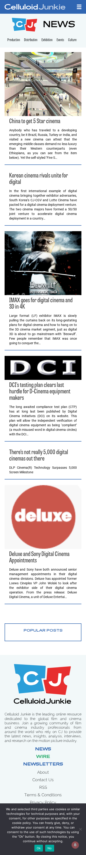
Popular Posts (43, 631)
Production (13, 40)
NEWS (59, 25)
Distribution (30, 40)
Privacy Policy (43, 802)
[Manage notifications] (75, 845)
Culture (72, 40)
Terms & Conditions (43, 794)
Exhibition (47, 40)
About (43, 772)
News (43, 749)
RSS (43, 787)
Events (60, 40)
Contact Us (43, 779)
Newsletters (43, 764)
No (49, 848)
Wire (43, 757)
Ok (39, 848)
